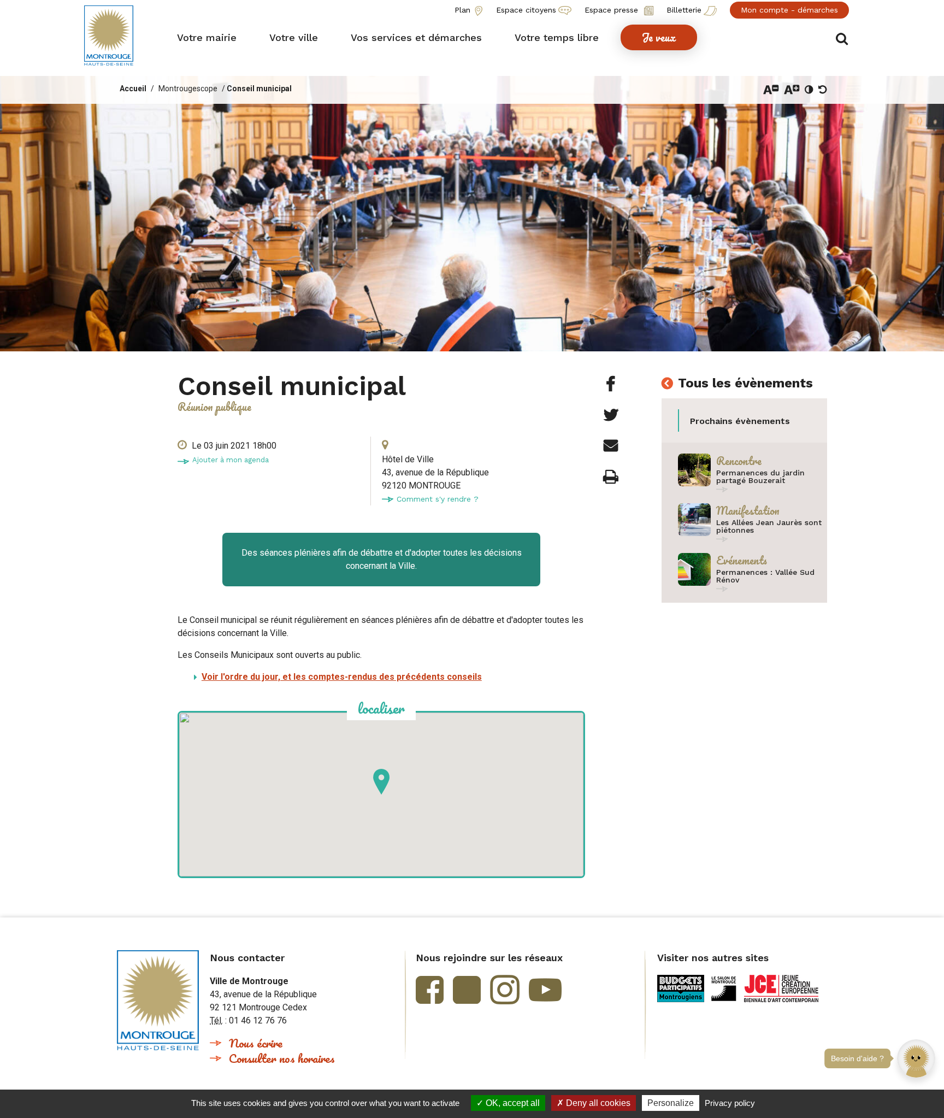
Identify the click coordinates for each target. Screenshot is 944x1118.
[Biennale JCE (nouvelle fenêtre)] (781, 988)
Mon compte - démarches (789, 9)
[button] (916, 1036)
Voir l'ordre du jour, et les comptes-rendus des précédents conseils (342, 677)
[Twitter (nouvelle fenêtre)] (467, 990)
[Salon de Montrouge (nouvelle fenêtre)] (724, 988)
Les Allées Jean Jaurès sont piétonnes (769, 526)
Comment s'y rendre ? (438, 499)
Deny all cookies (597, 1103)
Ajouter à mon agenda (230, 460)
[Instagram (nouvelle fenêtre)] (505, 989)
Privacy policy (730, 1103)
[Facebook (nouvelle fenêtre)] (430, 990)
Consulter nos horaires (282, 1058)
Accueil (133, 88)
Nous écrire (255, 1042)
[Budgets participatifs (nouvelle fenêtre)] (680, 988)
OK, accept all (511, 1103)
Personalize (670, 1103)
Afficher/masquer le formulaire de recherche (842, 39)
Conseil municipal (259, 88)
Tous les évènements (745, 383)
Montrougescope (187, 88)
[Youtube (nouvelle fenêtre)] (545, 990)
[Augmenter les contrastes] (809, 90)
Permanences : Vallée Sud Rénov (765, 576)
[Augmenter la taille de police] (792, 90)
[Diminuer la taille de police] (771, 90)
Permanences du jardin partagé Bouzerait (760, 476)
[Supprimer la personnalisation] (822, 90)
